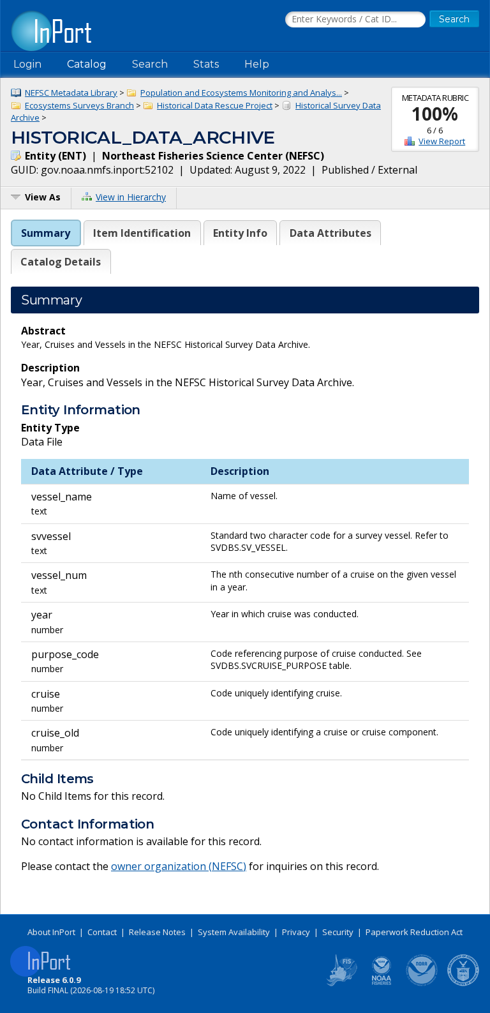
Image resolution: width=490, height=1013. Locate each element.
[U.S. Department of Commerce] (463, 984)
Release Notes (157, 932)
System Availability (234, 932)
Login (27, 64)
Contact (102, 932)
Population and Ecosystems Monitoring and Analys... (241, 92)
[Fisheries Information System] (340, 984)
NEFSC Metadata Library (71, 92)
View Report (442, 141)
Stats (206, 64)
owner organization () (178, 866)
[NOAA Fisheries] (381, 984)
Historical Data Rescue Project (214, 105)
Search (150, 64)
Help (256, 64)
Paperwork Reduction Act (414, 932)
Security (337, 932)
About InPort (51, 932)
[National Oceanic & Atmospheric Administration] (422, 984)
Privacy (296, 932)
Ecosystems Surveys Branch (79, 105)
